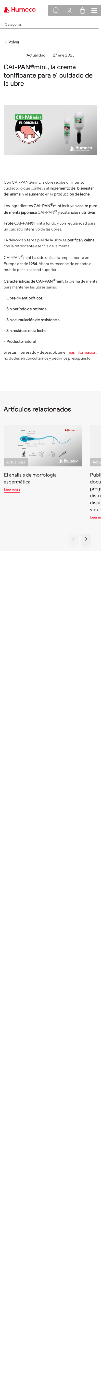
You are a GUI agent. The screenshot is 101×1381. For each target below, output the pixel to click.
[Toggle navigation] (94, 10)
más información (82, 352)
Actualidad (36, 55)
